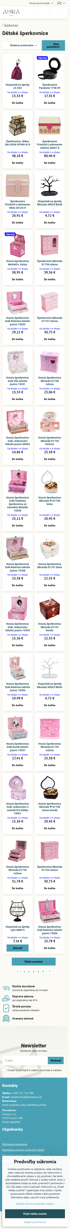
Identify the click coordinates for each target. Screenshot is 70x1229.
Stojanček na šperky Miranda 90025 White (49, 685)
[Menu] (62, 12)
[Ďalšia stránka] (50, 971)
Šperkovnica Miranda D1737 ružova (49, 319)
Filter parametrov (53, 45)
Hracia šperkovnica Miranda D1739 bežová (49, 441)
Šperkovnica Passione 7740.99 (49, 86)
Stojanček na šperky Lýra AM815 (17, 928)
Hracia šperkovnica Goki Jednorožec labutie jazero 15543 (17, 627)
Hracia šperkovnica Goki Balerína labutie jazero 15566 (49, 930)
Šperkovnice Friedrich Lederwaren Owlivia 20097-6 (49, 144)
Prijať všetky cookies (35, 1213)
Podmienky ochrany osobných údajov (23, 1150)
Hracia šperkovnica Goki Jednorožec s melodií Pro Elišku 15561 (17, 808)
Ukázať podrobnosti (35, 1222)
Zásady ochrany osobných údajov (35, 1203)
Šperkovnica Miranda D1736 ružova (49, 868)
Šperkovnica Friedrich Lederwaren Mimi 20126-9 (17, 204)
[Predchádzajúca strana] (18, 971)
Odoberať (55, 1060)
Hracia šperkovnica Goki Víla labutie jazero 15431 (17, 381)
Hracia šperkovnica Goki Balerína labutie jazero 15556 (17, 687)
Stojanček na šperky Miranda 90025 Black (49, 203)
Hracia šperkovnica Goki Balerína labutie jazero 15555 (17, 321)
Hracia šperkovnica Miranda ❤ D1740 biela (49, 501)
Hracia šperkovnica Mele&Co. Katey (17, 263)
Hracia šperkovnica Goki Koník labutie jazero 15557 (17, 747)
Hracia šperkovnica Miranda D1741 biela (49, 566)
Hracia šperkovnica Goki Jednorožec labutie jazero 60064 (17, 441)
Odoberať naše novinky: (33, 1050)
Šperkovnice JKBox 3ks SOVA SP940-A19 (17, 143)
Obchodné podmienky (14, 1144)
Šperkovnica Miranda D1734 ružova (49, 263)
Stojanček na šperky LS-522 (17, 86)
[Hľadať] (44, 12)
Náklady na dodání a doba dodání (21, 1155)
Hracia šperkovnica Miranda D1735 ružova (17, 870)
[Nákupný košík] (53, 12)
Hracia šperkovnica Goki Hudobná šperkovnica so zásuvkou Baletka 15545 (17, 504)
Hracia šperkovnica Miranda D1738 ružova (49, 381)
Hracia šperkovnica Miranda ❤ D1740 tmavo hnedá (49, 807)
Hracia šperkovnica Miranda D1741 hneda (49, 627)
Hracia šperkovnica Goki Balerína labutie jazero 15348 (17, 567)
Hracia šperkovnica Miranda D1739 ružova (49, 747)
